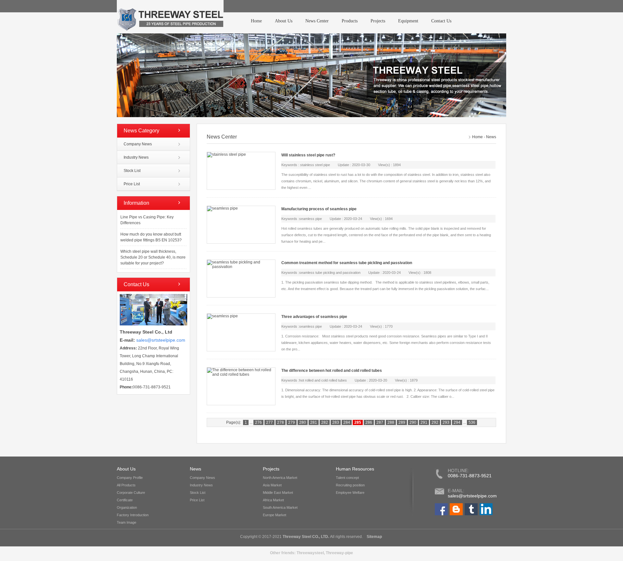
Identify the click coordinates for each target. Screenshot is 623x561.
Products (350, 20)
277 (269, 422)
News (491, 137)
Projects (378, 20)
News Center (317, 20)
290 (412, 422)
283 (335, 422)
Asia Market (272, 485)
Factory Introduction (133, 515)
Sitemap (374, 536)
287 (379, 422)
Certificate (125, 500)
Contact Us (441, 20)
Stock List (132, 170)
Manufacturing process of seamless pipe (319, 209)
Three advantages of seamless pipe (314, 316)
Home (256, 20)
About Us (283, 20)
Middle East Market (278, 492)
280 (302, 422)
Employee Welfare (350, 492)
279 (291, 422)
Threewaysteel (310, 553)
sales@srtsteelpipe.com (472, 495)
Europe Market (274, 515)
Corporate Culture (131, 492)
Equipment (408, 20)
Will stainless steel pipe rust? (308, 155)
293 (446, 422)
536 (472, 422)
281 (313, 422)
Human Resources (355, 468)
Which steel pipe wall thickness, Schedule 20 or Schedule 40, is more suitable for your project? (153, 257)
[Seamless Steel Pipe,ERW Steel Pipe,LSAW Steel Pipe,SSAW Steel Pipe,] (441, 514)
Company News (138, 144)
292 (435, 422)
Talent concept (347, 478)
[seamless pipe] (241, 225)
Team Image (126, 522)
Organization (127, 507)
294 (457, 422)
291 (424, 422)
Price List (132, 184)
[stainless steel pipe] (241, 171)
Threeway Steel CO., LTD (305, 536)
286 (368, 422)
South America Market (280, 507)
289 (401, 422)
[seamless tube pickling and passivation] (241, 279)
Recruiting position (350, 485)
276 (258, 422)
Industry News (136, 157)
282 (324, 422)
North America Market (280, 478)
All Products (126, 485)
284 (346, 422)
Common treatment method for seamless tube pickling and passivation (346, 263)
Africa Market (273, 500)
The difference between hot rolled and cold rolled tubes (331, 370)
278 (280, 422)
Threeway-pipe (339, 553)
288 (390, 422)
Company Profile (130, 478)
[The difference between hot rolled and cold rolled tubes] (241, 386)
